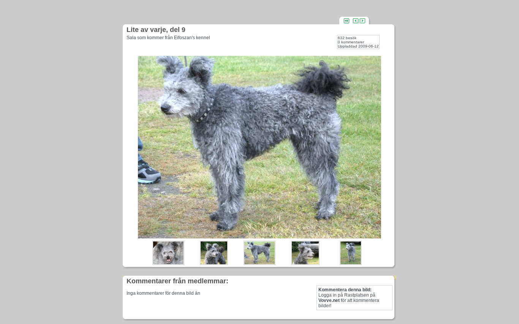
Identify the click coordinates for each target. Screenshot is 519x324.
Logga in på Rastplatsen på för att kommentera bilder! (348, 297)
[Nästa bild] (362, 20)
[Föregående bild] (355, 20)
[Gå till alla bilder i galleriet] (346, 20)
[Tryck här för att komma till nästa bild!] (259, 236)
